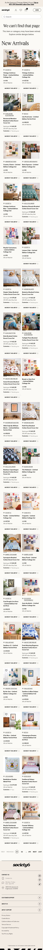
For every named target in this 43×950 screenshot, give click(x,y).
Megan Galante (29, 289)
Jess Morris (9, 776)
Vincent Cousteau (11, 688)
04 (19, 111)
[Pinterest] (39, 880)
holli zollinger (29, 203)
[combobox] (21, 17)
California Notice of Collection (10, 921)
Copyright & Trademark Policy (10, 927)
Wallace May (9, 642)
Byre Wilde (27, 776)
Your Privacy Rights (7, 933)
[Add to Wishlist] (6, 51)
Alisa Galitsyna (10, 333)
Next (35, 852)
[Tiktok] (39, 884)
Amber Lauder (28, 554)
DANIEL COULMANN (10, 554)
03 (14, 111)
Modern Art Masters (12, 423)
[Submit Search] (4, 17)
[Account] (15, 10)
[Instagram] (39, 875)
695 (29, 852)
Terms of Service (6, 924)
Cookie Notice (6, 918)
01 (5, 111)
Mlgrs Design (28, 467)
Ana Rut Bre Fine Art (11, 379)
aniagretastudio (10, 161)
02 (10, 111)
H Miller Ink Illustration (9, 114)
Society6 (8, 70)
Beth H (26, 114)
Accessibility (5, 930)
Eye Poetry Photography (28, 599)
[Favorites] (20, 10)
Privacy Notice (6, 915)
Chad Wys (27, 513)
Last (40, 852)
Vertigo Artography (30, 161)
